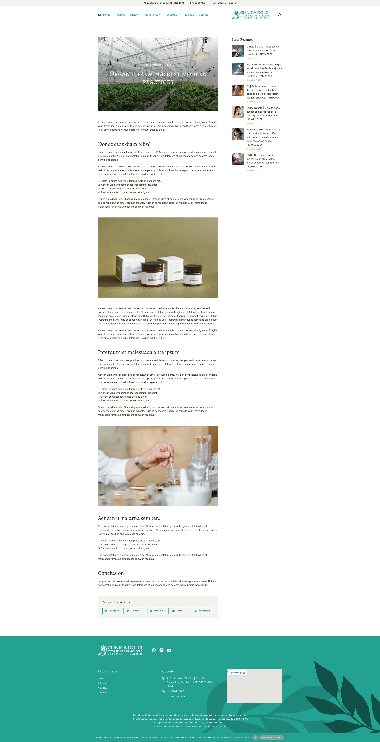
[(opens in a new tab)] (238, 51)
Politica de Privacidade (271, 737)
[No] (376, 737)
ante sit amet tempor (186, 530)
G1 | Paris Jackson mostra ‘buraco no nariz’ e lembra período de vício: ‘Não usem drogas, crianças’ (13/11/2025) (264, 92)
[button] (113, 611)
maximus (123, 180)
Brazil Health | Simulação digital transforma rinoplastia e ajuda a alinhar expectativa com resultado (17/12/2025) (264, 70)
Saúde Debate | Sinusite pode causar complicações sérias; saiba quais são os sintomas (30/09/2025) (263, 113)
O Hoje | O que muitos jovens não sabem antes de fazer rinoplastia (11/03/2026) (263, 50)
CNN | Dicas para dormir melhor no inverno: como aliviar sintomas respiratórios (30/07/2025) (263, 161)
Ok (255, 737)
